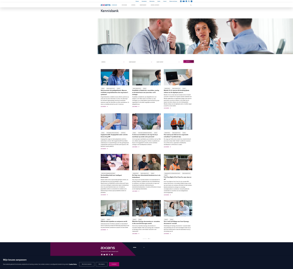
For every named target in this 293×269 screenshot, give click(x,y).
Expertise (133, 5)
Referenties (152, 1)
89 (148, 238)
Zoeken (188, 61)
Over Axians (124, 5)
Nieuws (137, 1)
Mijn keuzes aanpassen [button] (87, 264)
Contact (164, 1)
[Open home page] (105, 5)
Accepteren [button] (114, 264)
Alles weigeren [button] (102, 264)
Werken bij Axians (173, 1)
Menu (134, 247)
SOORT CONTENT (160, 62)
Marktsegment (143, 5)
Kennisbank (144, 1)
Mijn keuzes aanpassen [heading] (15, 260)
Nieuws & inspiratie (155, 5)
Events (158, 1)
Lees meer (103, 106)
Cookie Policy (73, 264)
